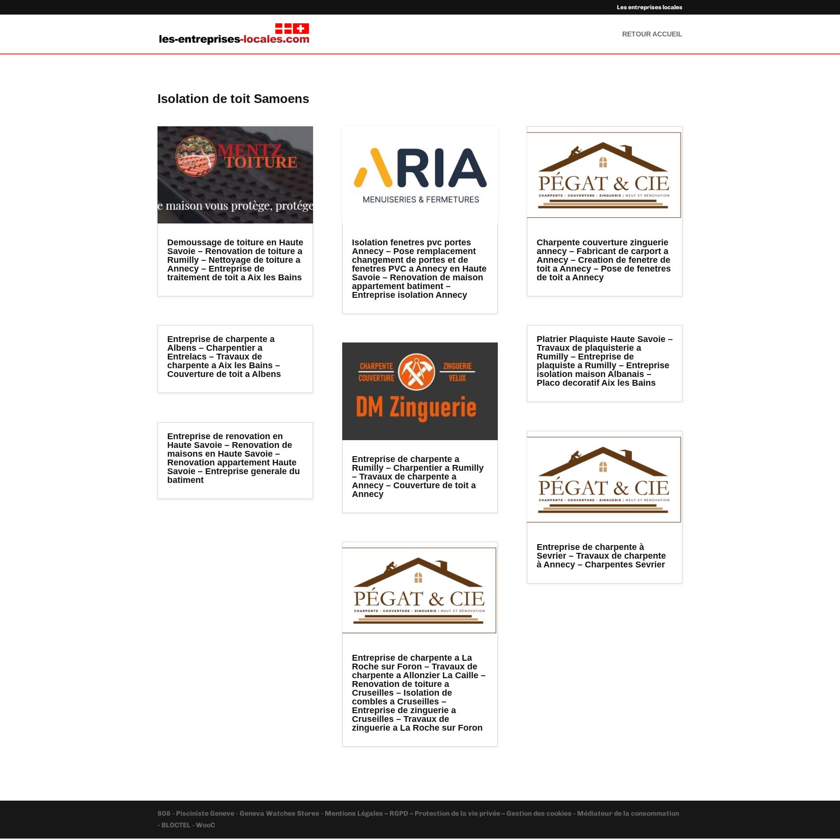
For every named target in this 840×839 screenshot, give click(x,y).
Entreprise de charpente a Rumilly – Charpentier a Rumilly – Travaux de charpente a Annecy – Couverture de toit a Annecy (418, 476)
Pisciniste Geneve (206, 813)
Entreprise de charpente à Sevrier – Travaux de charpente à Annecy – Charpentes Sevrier (601, 555)
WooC (205, 825)
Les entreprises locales (649, 7)
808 (165, 813)
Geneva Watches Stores (279, 813)
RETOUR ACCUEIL (652, 34)
